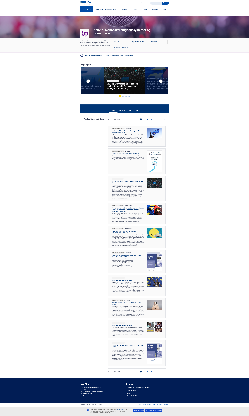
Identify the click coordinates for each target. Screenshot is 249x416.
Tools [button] (134, 9)
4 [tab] (129, 96)
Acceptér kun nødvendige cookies (154, 410)
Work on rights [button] (86, 9)
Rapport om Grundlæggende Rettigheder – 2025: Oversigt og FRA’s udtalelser (126, 256)
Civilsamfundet (116, 41)
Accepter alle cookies (139, 410)
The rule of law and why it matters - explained (125, 154)
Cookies (154, 404)
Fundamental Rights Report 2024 (122, 325)
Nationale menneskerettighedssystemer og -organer (120, 47)
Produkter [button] (124, 9)
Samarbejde (155, 9)
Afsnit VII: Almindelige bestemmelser (112, 55)
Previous (88, 81)
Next (161, 81)
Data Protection (159, 404)
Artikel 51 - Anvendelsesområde (127, 55)
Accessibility (165, 404)
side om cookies (120, 409)
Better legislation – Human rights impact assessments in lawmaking (124, 232)
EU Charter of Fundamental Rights (94, 55)
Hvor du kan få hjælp (87, 393)
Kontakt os (128, 393)
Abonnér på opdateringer (88, 397)
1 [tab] (120, 96)
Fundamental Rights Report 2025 (122, 280)
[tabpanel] (124, 80)
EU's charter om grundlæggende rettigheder (139, 42)
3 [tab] (126, 96)
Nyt (83, 395)
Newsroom (144, 9)
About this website (142, 404)
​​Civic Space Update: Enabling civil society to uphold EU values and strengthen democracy (122, 86)
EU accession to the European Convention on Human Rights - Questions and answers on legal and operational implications (128, 209)
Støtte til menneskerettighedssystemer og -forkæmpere (94, 14)
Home (82, 14)
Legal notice (149, 404)
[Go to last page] (164, 119)
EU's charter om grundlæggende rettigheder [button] (106, 9)
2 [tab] (123, 96)
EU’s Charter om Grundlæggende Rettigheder (93, 391)
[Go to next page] (162, 119)
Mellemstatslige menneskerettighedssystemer (157, 42)
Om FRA (164, 9)
